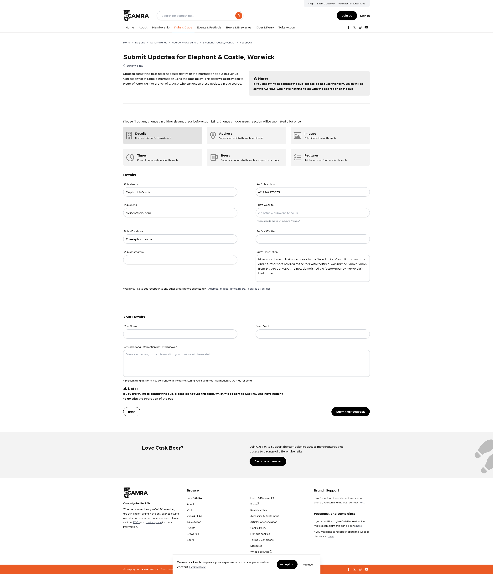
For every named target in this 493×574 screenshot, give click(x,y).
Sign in (365, 15)
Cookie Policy (258, 527)
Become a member (268, 461)
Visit (189, 509)
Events (191, 527)
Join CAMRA (194, 497)
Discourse (256, 545)
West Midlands (158, 42)
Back (131, 411)
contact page (154, 522)
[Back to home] (136, 15)
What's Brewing (260, 551)
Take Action (194, 521)
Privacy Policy (258, 509)
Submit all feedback (350, 411)
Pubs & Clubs (194, 515)
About (190, 503)
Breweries (193, 533)
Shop (311, 3)
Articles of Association (263, 521)
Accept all (287, 564)
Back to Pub (134, 65)
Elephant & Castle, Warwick (219, 42)
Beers (190, 539)
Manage (308, 564)
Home (127, 42)
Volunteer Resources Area (351, 3)
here (361, 502)
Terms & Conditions (262, 539)
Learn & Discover (326, 3)
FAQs (136, 522)
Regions (140, 42)
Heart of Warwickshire (185, 42)
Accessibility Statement (264, 515)
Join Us (347, 15)
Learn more (197, 567)
